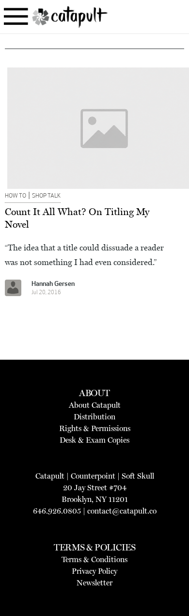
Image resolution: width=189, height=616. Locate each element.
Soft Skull (138, 476)
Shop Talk (46, 196)
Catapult (49, 476)
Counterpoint (93, 476)
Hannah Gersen (53, 284)
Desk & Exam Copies (94, 440)
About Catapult (95, 405)
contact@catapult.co (122, 511)
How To (15, 196)
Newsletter (94, 582)
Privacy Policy (94, 571)
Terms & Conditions (94, 559)
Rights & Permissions (94, 428)
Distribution (94, 416)
